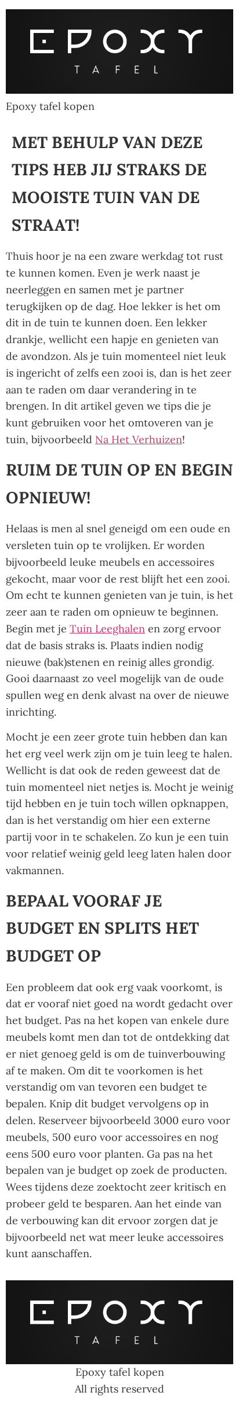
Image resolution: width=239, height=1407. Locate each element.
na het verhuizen (138, 439)
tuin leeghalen (107, 628)
